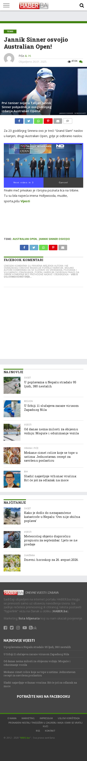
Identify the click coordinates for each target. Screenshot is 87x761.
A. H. (28, 56)
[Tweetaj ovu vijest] (29, 120)
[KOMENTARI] (67, 120)
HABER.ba (60, 611)
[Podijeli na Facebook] (19, 120)
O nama (11, 718)
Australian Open (25, 239)
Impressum (46, 718)
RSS (38, 731)
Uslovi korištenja (69, 718)
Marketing (28, 718)
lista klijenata (29, 618)
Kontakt (50, 731)
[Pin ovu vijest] (48, 120)
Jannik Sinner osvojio (54, 239)
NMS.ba (25, 737)
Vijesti (25, 201)
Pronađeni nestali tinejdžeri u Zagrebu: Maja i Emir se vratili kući (45, 724)
